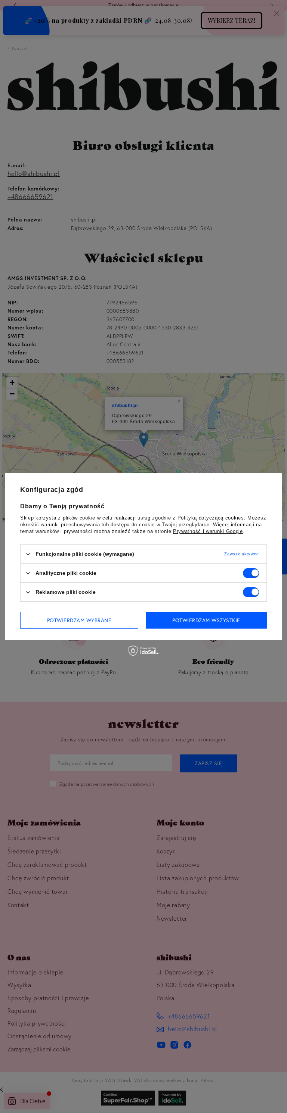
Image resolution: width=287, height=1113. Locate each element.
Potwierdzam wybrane (79, 620)
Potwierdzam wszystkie (206, 620)
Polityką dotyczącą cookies (211, 518)
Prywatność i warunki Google (208, 531)
